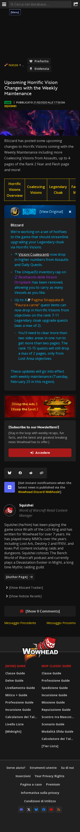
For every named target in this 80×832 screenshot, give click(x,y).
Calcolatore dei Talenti (22, 717)
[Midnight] (13, 731)
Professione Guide (19, 702)
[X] (29, 809)
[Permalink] (41, 473)
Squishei (10, 106)
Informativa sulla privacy (40, 793)
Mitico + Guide (16, 695)
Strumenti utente (43, 768)
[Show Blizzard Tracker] (26, 588)
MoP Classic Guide (56, 666)
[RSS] (58, 809)
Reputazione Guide (56, 710)
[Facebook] (20, 473)
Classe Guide (15, 673)
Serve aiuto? (15, 768)
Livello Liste (14, 724)
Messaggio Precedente (20, 623)
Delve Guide (14, 680)
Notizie (13, 65)
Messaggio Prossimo (61, 623)
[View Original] (51, 211)
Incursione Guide (18, 710)
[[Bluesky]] (9, 473)
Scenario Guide (53, 724)
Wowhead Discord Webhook (38, 492)
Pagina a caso (31, 784)
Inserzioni (23, 776)
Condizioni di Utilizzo (40, 801)
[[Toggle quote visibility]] (70, 211)
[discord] (9, 487)
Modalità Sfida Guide (57, 731)
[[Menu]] (4, 4)
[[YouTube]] (51, 809)
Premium (53, 784)
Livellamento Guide (20, 688)
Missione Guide (53, 702)
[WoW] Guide (15, 666)
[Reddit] (31, 473)
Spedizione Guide (55, 688)
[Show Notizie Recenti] (25, 596)
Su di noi (67, 768)
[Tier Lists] (50, 746)
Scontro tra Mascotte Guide (59, 717)
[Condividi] (75, 4)
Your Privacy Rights (49, 776)
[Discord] (21, 809)
